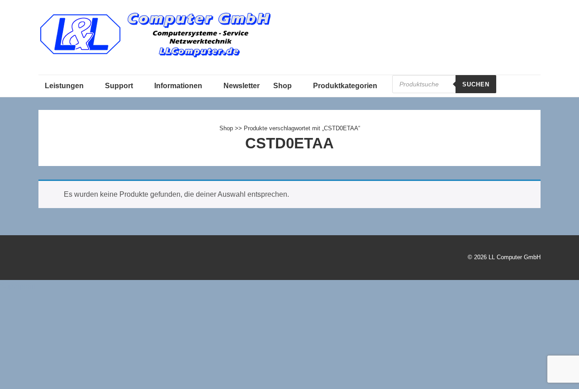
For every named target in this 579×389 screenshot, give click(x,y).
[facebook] (64, 258)
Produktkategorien (345, 86)
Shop (282, 86)
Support (119, 86)
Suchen (475, 84)
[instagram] (84, 258)
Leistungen (64, 86)
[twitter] (45, 258)
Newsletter (241, 86)
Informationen (178, 86)
